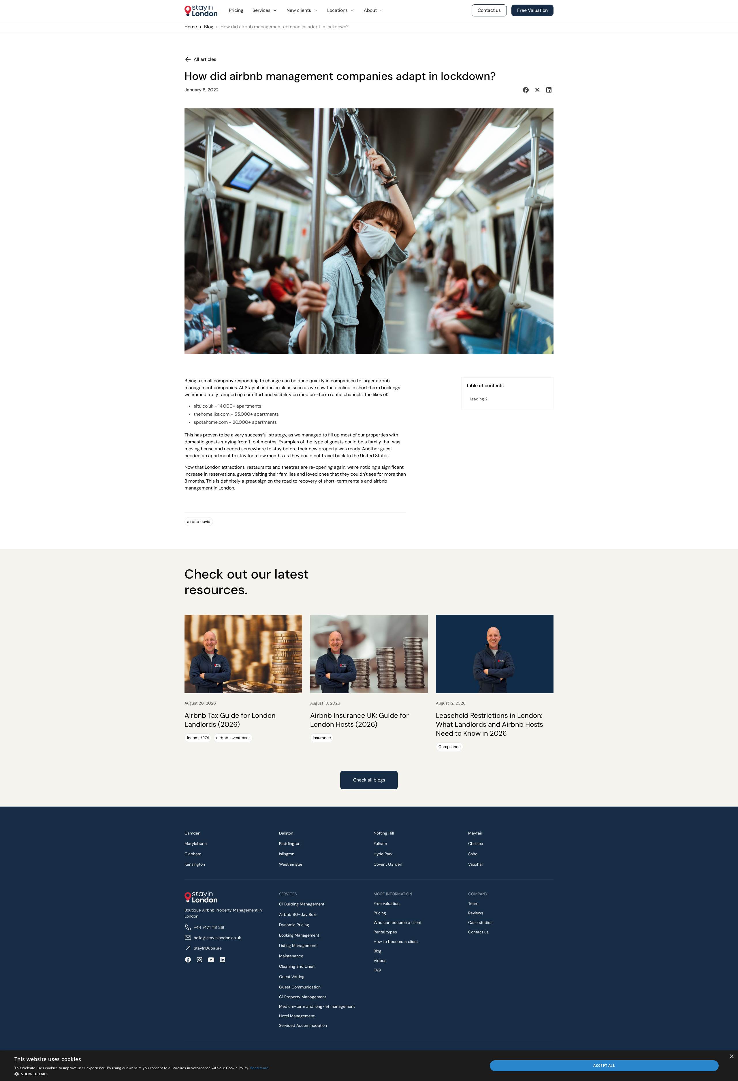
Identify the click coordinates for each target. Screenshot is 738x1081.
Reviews (475, 913)
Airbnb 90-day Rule (298, 914)
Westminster (290, 864)
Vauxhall (475, 864)
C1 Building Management (301, 904)
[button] (265, 10)
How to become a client (396, 941)
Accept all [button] (604, 1065)
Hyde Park (383, 853)
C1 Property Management (302, 996)
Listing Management (298, 945)
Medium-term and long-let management (317, 1006)
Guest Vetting (291, 976)
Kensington (194, 864)
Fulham (380, 843)
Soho (472, 853)
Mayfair (475, 833)
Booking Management (299, 935)
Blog (208, 27)
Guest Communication (300, 987)
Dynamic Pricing (294, 924)
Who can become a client (397, 922)
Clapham (192, 853)
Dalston (286, 833)
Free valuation (387, 903)
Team (473, 903)
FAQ (377, 970)
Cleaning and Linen (297, 966)
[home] (200, 10)
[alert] (369, 1065)
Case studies (480, 922)
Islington (286, 853)
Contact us (478, 932)
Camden (192, 833)
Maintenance (291, 955)
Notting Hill (384, 833)
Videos (380, 960)
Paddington (289, 843)
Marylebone (195, 843)
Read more (259, 1067)
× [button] (731, 1056)
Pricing (236, 10)
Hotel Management (297, 1015)
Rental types (385, 932)
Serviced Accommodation (303, 1025)
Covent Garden (388, 864)
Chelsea (475, 843)
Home (190, 27)
